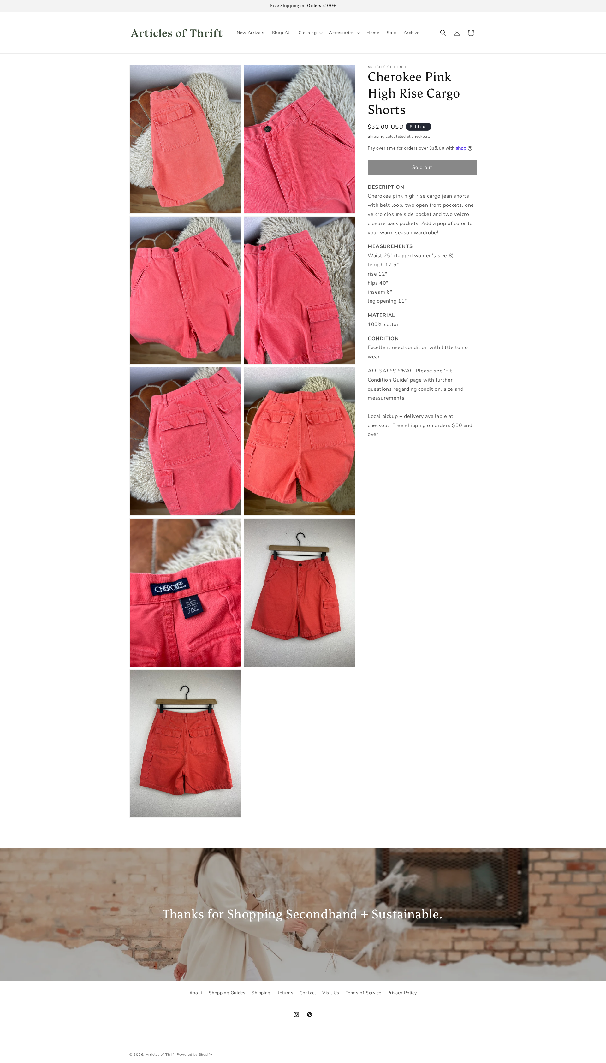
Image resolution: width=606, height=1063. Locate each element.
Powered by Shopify (194, 1054)
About (196, 993)
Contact (308, 993)
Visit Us (330, 993)
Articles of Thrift (161, 1054)
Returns (284, 993)
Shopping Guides (227, 993)
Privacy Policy (402, 993)
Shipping (376, 136)
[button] (310, 32)
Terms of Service (363, 993)
